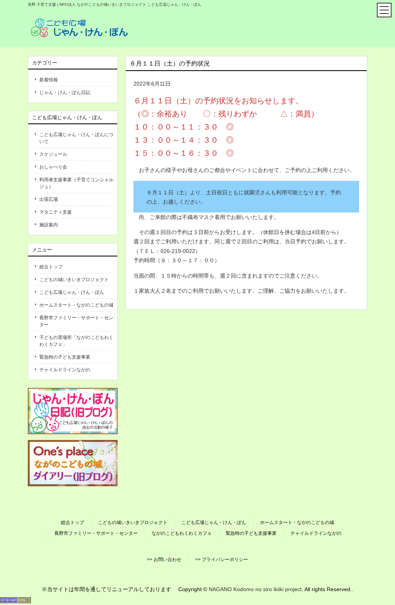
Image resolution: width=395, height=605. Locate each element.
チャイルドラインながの (64, 369)
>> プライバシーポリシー (221, 559)
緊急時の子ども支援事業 (64, 357)
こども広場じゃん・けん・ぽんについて (76, 138)
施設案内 (48, 225)
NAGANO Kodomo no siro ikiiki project (255, 589)
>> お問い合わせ (164, 559)
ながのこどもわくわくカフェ (182, 533)
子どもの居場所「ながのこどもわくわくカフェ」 (76, 341)
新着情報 (48, 80)
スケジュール (53, 154)
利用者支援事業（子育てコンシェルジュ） (76, 183)
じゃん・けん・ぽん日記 (64, 92)
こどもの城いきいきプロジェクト (74, 279)
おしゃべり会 (53, 167)
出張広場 (48, 199)
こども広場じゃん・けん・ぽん (71, 292)
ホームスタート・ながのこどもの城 (76, 305)
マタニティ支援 (55, 212)
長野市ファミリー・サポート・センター (76, 321)
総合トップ (50, 267)
